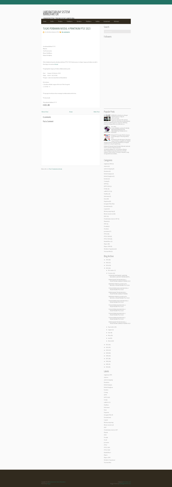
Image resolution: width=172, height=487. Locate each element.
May (109, 335)
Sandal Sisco (107, 241)
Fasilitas (106, 194)
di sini (56, 64)
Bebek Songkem (108, 176)
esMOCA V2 (107, 191)
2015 (107, 364)
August (110, 330)
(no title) (113, 126)
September (111, 327)
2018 (107, 356)
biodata (106, 179)
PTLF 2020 (107, 239)
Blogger (49, 484)
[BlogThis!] (45, 105)
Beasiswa (106, 171)
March (110, 341)
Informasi (116, 21)
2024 (107, 265)
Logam (106, 209)
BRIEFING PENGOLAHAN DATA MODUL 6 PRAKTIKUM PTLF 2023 (119, 284)
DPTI (105, 184)
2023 (107, 268)
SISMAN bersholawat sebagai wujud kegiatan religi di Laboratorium (119, 116)
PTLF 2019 (107, 236)
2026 (107, 260)
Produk (60, 21)
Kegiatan (106, 201)
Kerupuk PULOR (108, 204)
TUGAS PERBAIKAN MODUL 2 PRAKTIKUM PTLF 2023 (117, 314)
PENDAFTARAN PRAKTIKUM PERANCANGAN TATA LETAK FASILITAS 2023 (117, 147)
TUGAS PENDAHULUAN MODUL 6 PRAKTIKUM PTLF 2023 (118, 288)
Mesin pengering (108, 211)
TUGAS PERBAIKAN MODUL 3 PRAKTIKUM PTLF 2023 (117, 310)
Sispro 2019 (107, 246)
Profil (52, 21)
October (110, 273)
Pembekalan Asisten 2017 (111, 219)
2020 (107, 350)
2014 (107, 367)
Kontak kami (107, 21)
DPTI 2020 (107, 186)
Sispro (106, 244)
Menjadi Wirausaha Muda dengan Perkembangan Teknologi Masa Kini (120, 136)
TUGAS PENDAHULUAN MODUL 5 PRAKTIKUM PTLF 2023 (118, 301)
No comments (66, 32)
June (109, 332)
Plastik (106, 221)
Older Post (97, 112)
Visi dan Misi (107, 251)
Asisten (106, 166)
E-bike (106, 189)
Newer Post (45, 112)
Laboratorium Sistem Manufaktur (56, 12)
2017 (107, 358)
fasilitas (98, 21)
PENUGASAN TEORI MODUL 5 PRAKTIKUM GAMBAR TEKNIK (118, 293)
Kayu (105, 199)
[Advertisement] (117, 82)
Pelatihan (89, 21)
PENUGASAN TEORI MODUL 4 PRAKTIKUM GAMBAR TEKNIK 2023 (119, 322)
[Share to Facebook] (49, 105)
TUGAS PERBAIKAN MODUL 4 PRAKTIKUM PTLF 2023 (66, 28)
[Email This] (44, 105)
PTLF (105, 234)
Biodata (79, 21)
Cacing (106, 181)
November (111, 270)
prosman (106, 231)
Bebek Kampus (108, 174)
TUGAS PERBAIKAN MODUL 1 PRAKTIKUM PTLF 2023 (117, 318)
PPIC (105, 224)
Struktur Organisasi (109, 249)
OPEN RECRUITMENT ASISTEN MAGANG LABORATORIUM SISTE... (119, 276)
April (109, 338)
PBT (105, 216)
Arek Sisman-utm (127, 482)
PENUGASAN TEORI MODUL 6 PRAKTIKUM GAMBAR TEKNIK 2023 (119, 280)
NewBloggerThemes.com (125, 484)
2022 (107, 344)
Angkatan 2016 (108, 164)
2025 (107, 262)
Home (44, 21)
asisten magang (108, 169)
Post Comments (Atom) (55, 169)
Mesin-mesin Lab (109, 214)
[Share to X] (47, 105)
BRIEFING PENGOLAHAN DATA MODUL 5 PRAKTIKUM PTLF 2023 (119, 297)
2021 (107, 347)
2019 (107, 353)
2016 (107, 361)
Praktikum (70, 21)
